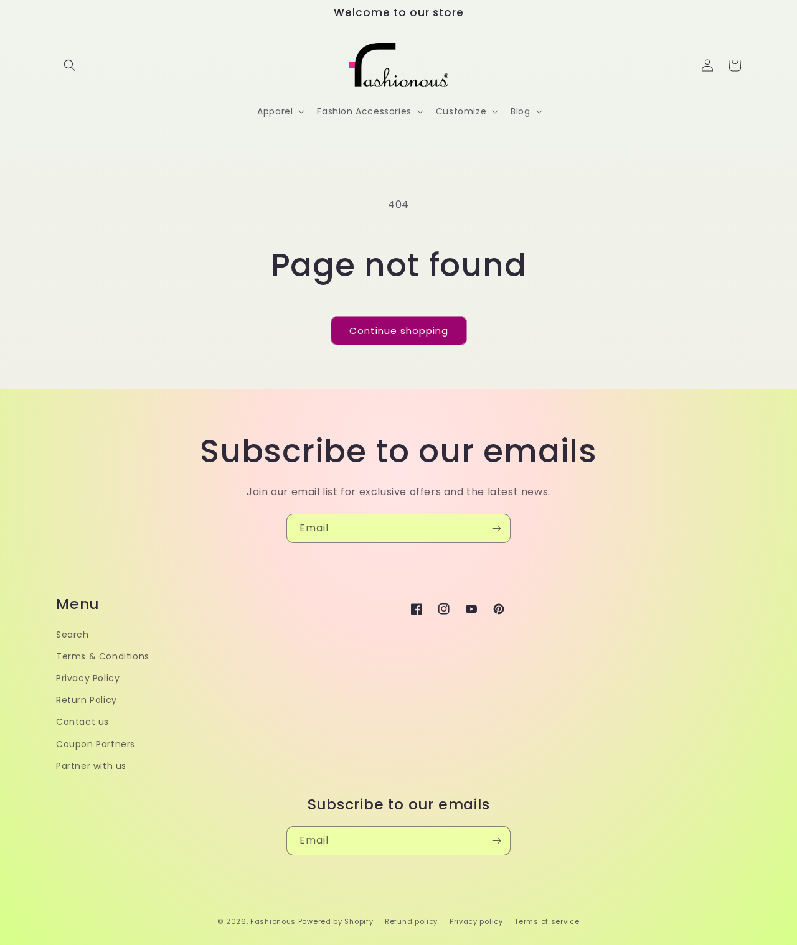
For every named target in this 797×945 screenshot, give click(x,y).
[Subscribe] (496, 528)
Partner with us (91, 766)
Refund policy (411, 921)
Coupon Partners (95, 744)
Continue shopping (398, 330)
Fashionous (273, 921)
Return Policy (86, 700)
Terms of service (546, 921)
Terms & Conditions (102, 656)
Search (72, 634)
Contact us (82, 721)
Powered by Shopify (336, 921)
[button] (69, 65)
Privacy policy (476, 921)
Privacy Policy (88, 678)
